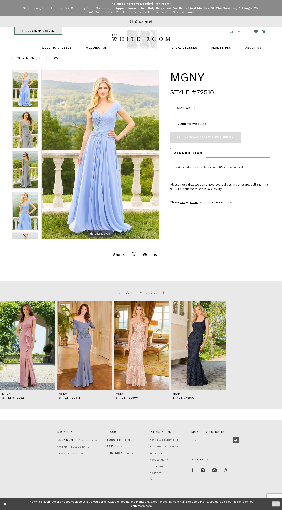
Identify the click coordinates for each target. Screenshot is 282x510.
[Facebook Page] (192, 470)
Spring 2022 (49, 58)
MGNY (30, 58)
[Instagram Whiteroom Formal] (203, 470)
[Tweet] (134, 254)
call (182, 202)
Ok (275, 504)
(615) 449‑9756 (88, 440)
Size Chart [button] (186, 107)
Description (188, 152)
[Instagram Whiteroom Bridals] (214, 470)
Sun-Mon (114, 453)
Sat (109, 446)
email (194, 202)
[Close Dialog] (5, 504)
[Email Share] (155, 254)
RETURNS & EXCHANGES (165, 446)
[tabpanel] (25, 90)
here (149, 506)
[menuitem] (56, 48)
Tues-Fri (114, 439)
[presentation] (27, 345)
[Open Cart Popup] (264, 31)
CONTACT (156, 473)
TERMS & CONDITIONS (164, 440)
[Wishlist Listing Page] (256, 31)
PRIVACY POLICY (160, 453)
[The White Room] (141, 39)
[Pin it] (145, 254)
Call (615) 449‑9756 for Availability (205, 137)
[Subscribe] (236, 440)
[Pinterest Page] (226, 470)
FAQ (152, 479)
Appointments (128, 8)
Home (16, 58)
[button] (231, 31)
